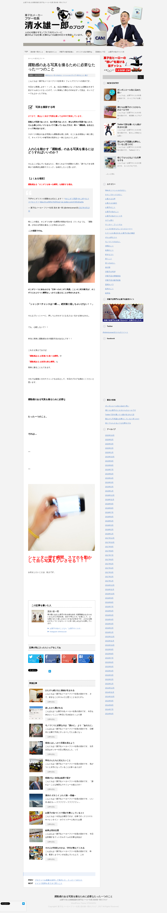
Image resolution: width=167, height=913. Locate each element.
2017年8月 (109, 551)
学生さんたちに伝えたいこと (58, 760)
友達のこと (109, 250)
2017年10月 (109, 542)
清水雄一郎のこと (36, 52)
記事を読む (51, 702)
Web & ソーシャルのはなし (115, 190)
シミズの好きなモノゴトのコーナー (119, 229)
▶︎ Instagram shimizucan (57, 632)
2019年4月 (109, 478)
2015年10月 (109, 645)
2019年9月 (109, 461)
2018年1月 (109, 534)
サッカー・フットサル (113, 224)
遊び (86, 75)
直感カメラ (109, 284)
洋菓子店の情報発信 (113, 276)
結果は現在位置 (52, 830)
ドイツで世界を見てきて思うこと (48, 883)
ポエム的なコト (111, 237)
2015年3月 (109, 675)
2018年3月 (109, 525)
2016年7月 (109, 607)
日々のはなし (58, 75)
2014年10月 (109, 697)
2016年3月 (109, 624)
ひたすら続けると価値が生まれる (60, 690)
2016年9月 (109, 598)
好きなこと (80, 75)
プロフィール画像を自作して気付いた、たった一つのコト (59, 880)
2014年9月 (109, 701)
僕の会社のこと (51, 52)
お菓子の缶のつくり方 (116, 52)
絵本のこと (109, 289)
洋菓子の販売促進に (66, 52)
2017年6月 (109, 560)
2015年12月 (109, 637)
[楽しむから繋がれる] (36, 719)
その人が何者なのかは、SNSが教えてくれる (65, 848)
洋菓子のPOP (110, 272)
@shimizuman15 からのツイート (115, 332)
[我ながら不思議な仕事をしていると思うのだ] (110, 152)
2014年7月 (109, 709)
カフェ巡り (109, 220)
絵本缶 (107, 293)
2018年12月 (109, 495)
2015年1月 (109, 684)
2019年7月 (109, 470)
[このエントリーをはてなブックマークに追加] (50, 671)
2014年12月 (109, 688)
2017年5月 (109, 564)
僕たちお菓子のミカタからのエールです (120, 410)
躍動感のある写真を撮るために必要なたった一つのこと (84, 896)
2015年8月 (109, 654)
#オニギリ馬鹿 (71, 199)
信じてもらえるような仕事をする (118, 423)
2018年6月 (109, 517)
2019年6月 (109, 474)
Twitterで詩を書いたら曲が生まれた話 (119, 415)
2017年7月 (109, 555)
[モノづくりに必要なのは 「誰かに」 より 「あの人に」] (36, 736)
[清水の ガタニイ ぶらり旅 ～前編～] (36, 806)
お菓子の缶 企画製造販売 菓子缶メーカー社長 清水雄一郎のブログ (83, 900)
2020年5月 (109, 440)
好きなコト (49, 75)
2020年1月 (109, 452)
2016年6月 (109, 611)
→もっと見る (110, 174)
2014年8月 (109, 705)
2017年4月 (109, 568)
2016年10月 (109, 594)
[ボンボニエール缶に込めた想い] (110, 100)
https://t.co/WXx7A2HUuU (50, 202)
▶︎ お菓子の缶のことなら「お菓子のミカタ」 (64, 628)
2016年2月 (109, 628)
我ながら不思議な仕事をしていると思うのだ (122, 419)
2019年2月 (109, 487)
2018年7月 (109, 512)
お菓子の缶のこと (112, 212)
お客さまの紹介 (111, 203)
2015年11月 (109, 641)
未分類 (107, 267)
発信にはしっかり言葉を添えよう (60, 743)
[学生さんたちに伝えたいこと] (36, 771)
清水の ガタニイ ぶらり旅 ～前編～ (60, 795)
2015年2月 (109, 679)
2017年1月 (109, 581)
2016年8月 (109, 602)
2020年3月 (109, 444)
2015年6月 (109, 662)
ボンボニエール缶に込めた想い (117, 406)
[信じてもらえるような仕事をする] (110, 167)
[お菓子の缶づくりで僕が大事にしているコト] (36, 824)
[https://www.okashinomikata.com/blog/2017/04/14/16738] (86, 661)
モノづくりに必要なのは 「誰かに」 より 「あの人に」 (69, 725)
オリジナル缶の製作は (84, 52)
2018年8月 (109, 508)
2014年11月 (109, 692)
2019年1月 (109, 491)
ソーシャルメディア (69, 75)
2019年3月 (109, 482)
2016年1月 (109, 632)
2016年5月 (109, 615)
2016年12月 (109, 585)
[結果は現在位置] (36, 841)
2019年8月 (109, 465)
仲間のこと (109, 246)
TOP (26, 52)
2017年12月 (109, 538)
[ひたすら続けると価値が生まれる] (36, 701)
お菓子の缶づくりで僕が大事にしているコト (64, 813)
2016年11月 (109, 589)
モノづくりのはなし (113, 242)
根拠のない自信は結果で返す (58, 778)
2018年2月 (109, 530)
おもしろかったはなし (113, 195)
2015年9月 (109, 649)
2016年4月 (109, 619)
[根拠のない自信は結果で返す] (36, 789)
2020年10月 (109, 435)
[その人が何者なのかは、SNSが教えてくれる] (36, 859)
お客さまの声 (110, 199)
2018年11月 (109, 500)
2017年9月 (109, 547)
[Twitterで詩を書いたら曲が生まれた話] (110, 134)
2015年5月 (109, 667)
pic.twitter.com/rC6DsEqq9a (72, 202)
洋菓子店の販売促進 (113, 280)
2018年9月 (109, 504)
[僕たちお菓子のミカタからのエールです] (110, 117)
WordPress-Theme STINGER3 (83, 903)
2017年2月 (109, 577)
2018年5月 (109, 521)
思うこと (108, 259)
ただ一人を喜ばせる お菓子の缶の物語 (120, 233)
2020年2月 (109, 448)
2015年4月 (109, 671)
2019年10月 (109, 457)
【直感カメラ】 (100, 52)
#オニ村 (81, 199)
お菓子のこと (110, 207)
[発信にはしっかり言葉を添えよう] (36, 754)
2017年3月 (109, 572)
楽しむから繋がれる (54, 708)
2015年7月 (109, 658)
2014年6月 (109, 714)
